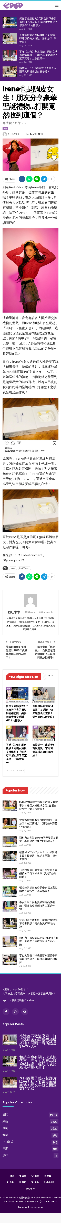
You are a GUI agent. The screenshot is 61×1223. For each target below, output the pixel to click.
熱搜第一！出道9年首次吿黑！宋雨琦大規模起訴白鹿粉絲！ (37, 69)
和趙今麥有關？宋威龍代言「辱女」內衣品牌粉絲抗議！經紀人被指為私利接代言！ (38, 1062)
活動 (37, 1182)
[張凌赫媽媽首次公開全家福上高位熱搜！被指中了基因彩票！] (10, 891)
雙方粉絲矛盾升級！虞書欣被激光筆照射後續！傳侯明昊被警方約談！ (38, 923)
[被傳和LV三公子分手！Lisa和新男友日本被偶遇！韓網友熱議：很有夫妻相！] (10, 856)
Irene (13, 568)
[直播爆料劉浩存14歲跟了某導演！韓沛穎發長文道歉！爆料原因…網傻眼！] (10, 38)
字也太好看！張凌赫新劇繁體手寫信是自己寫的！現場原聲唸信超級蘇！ (38, 959)
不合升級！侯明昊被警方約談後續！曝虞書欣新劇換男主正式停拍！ (37, 905)
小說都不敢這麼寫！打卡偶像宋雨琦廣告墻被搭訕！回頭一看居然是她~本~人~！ (38, 1041)
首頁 (12, 1175)
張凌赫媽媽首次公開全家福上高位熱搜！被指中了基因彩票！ (38, 889)
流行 (5, 1155)
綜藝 (5, 1121)
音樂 (5, 1134)
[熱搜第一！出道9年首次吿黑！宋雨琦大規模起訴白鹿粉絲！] (10, 71)
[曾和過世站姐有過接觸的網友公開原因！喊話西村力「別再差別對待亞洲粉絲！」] (10, 823)
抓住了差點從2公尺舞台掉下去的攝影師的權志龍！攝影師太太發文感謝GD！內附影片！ (38, 22)
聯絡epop (30, 1188)
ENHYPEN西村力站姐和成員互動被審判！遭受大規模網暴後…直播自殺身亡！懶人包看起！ (38, 805)
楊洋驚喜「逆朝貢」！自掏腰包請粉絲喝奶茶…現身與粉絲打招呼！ (45, 652)
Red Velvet (24, 568)
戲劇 (35, 688)
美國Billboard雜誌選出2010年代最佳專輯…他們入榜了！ (16, 652)
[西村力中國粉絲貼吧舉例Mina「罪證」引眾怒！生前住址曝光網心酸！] (10, 941)
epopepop (36, 1207)
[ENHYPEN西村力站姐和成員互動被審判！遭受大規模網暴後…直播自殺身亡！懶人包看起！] (10, 805)
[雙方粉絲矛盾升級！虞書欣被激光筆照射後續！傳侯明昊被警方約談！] (10, 923)
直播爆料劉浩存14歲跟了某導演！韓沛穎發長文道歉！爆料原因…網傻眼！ (38, 38)
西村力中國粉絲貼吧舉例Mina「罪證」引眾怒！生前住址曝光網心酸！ (38, 941)
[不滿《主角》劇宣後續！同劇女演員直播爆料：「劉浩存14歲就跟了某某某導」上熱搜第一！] (10, 55)
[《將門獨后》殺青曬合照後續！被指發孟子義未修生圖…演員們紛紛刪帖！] (10, 873)
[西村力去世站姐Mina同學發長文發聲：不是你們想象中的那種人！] (10, 841)
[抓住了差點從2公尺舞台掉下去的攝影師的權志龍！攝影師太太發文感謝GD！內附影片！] (10, 22)
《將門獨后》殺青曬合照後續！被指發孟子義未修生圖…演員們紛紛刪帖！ (38, 873)
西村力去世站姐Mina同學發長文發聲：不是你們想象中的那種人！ (38, 839)
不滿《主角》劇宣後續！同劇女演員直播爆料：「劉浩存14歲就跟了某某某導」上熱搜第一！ (38, 55)
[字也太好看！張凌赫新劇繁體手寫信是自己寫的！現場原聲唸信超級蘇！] (10, 959)
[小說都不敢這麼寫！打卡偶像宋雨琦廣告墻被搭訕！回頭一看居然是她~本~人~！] (10, 1040)
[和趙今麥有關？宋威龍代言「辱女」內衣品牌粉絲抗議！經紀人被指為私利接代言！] (10, 1061)
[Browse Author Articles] (30, 600)
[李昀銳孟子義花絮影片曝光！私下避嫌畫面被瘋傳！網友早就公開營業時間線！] (10, 1082)
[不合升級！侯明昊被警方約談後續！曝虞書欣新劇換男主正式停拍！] (10, 906)
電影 (5, 1148)
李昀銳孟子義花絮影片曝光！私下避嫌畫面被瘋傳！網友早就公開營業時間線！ (38, 1083)
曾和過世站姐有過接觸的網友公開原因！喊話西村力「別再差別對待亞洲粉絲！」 (38, 823)
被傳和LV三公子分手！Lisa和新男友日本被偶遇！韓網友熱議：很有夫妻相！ (38, 855)
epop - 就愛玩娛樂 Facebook (20, 1000)
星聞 (5, 128)
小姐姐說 (8, 1141)
